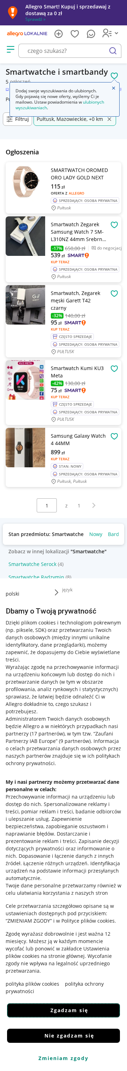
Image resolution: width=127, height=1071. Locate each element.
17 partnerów (47, 733)
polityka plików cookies (32, 983)
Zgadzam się (69, 1010)
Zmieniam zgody (63, 1058)
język (67, 589)
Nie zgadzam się (69, 1035)
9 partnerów (74, 741)
